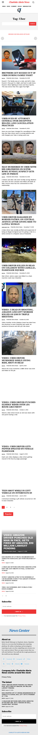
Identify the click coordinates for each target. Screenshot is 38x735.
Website (17, 664)
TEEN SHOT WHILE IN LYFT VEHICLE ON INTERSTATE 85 (17, 491)
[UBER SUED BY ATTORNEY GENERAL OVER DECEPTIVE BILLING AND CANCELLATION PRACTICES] (19, 103)
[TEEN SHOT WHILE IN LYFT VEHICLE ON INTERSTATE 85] (19, 475)
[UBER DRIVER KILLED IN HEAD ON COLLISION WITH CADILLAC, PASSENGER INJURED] (19, 250)
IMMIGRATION (5, 227)
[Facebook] (4, 659)
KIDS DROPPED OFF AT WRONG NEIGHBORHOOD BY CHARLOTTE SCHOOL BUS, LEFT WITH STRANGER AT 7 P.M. (19, 558)
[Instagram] (14, 659)
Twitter (8, 664)
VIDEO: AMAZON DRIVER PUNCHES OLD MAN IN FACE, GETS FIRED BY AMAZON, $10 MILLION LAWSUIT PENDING (18, 541)
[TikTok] (24, 659)
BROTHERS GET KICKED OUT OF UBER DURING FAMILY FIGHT (19, 74)
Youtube (26, 664)
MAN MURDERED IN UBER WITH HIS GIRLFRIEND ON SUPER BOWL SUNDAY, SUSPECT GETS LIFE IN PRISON (19, 170)
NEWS (3, 78)
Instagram (19, 659)
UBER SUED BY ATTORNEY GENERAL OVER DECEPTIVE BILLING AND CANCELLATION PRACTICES (17, 122)
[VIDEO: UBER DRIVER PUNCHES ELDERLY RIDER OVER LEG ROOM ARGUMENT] (19, 387)
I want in (18, 611)
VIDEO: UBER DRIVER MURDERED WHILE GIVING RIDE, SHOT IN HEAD (16, 360)
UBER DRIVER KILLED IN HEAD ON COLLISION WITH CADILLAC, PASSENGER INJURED (19, 268)
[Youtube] (22, 664)
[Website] (12, 664)
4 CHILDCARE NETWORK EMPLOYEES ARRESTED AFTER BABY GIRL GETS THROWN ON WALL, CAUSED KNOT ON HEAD (19, 568)
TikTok (28, 659)
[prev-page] (2, 38)
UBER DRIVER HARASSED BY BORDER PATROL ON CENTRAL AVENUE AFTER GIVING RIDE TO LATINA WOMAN (19, 220)
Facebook (9, 659)
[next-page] (14, 507)
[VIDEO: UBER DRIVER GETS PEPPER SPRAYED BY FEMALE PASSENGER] (19, 431)
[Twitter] (4, 664)
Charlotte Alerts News (12, 78)
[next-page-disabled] (35, 38)
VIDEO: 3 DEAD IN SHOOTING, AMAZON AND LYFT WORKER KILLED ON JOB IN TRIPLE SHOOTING (17, 313)
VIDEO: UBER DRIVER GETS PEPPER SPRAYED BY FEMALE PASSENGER (17, 448)
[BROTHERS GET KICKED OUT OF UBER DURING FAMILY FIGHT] (19, 58)
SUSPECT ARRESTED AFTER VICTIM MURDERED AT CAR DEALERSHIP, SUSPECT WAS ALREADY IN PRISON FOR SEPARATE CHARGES (18, 578)
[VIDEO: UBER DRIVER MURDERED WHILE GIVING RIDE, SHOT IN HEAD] (19, 343)
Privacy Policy (22, 616)
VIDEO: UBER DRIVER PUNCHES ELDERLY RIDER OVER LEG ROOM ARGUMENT (18, 404)
